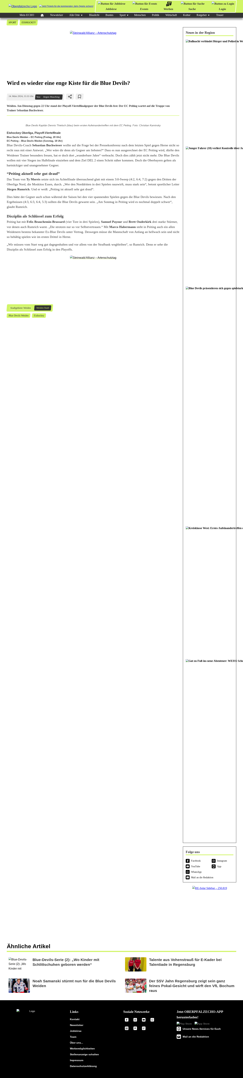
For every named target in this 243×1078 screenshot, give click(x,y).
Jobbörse (111, 8)
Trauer (219, 15)
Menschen (140, 15)
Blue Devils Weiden (18, 315)
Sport (123, 15)
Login (222, 8)
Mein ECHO (27, 15)
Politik (155, 15)
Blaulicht (94, 15)
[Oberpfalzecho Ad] (66, 6)
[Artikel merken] (79, 97)
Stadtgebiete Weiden (20, 308)
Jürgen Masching (51, 97)
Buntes (109, 15)
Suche (192, 8)
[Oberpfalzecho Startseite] (23, 6)
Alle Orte (74, 15)
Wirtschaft (171, 15)
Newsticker (56, 15)
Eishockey (28, 22)
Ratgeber (202, 15)
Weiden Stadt (42, 308)
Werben (168, 8)
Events (144, 8)
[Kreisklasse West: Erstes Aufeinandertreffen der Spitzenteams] (209, 591)
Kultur (186, 15)
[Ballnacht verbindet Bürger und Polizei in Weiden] (209, 91)
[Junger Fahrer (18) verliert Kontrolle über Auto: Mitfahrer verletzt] (209, 214)
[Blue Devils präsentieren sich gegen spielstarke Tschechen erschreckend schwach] (209, 405)
